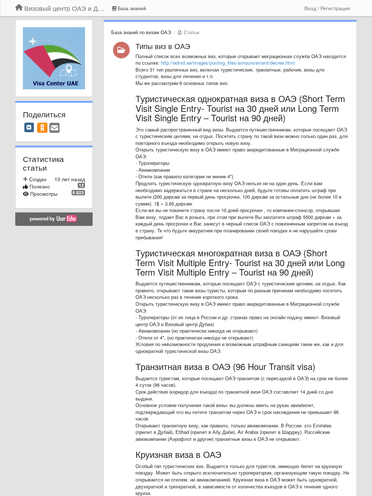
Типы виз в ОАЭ (163, 46)
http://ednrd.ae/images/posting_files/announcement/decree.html (228, 62)
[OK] (42, 127)
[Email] (54, 128)
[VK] (29, 127)
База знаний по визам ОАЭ (141, 32)
